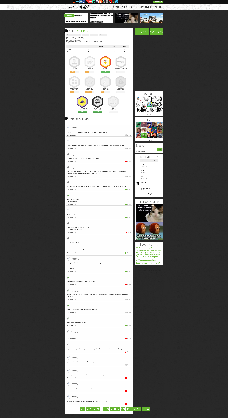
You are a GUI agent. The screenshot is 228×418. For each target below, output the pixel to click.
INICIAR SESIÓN (158, 1)
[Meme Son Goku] (149, 124)
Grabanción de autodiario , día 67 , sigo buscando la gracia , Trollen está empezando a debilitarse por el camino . (96, 145)
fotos (158, 254)
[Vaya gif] (107, 1)
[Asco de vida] (74, 1)
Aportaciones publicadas (74, 34)
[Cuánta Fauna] (100, 1)
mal (141, 254)
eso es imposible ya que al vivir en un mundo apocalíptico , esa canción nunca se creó (89, 388)
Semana (101, 46)
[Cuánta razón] (77, 1)
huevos (142, 252)
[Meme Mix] (154, 104)
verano (152, 250)
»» (148, 409)
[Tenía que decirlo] (110, 1)
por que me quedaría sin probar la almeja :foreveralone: (81, 281)
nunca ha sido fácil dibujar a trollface (76, 322)
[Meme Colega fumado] (138, 130)
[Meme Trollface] (160, 104)
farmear (140, 256)
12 (133, 409)
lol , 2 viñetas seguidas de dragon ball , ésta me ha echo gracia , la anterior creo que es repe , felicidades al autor (96, 186)
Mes (114, 46)
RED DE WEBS (68, 1)
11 (128, 409)
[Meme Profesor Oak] (149, 130)
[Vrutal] (90, 1)
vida (137, 250)
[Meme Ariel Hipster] (138, 135)
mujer (151, 254)
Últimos (116, 7)
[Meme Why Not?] (144, 99)
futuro (138, 248)
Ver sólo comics (142, 31)
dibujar (158, 248)
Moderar (158, 7)
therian (153, 248)
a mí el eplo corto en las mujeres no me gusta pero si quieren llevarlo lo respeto (87, 132)
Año (124, 46)
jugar (143, 260)
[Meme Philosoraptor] (138, 124)
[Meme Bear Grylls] (160, 124)
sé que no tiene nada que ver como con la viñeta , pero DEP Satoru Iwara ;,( (87, 401)
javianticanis (74, 127)
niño (148, 263)
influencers (145, 250)
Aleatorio (135, 7)
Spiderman (140, 263)
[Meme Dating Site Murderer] (154, 135)
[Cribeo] (93, 1)
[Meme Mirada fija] (144, 109)
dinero (143, 248)
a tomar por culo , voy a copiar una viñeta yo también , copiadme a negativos (87, 375)
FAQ (159, 270)
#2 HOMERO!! (71, 214)
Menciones (103, 34)
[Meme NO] (154, 109)
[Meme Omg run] (160, 99)
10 (123, 409)
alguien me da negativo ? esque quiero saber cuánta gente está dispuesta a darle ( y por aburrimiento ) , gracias (96, 349)
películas (151, 252)
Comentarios (94, 34)
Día (89, 46)
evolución (155, 263)
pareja (137, 254)
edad (151, 263)
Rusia (158, 252)
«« (83, 409)
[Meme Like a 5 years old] (149, 104)
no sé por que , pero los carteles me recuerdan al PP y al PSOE (83, 158)
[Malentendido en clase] (149, 239)
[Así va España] (87, 1)
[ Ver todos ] (149, 114)
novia (145, 254)
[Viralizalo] (116, 1)
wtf (159, 262)
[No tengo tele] (103, 1)
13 (139, 409)
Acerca (139, 270)
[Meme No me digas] (149, 99)
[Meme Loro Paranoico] (154, 130)
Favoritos (85, 34)
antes (152, 257)
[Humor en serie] (97, 1)
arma (149, 260)
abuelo (155, 254)
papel (149, 248)
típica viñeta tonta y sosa (73, 335)
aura (139, 259)
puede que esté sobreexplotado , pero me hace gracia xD (82, 309)
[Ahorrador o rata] (113, 1)
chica (153, 260)
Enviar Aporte (146, 7)
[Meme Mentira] (138, 109)
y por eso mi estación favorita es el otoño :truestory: (80, 362)
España (147, 257)
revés (148, 254)
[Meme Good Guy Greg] (154, 124)
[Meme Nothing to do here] (144, 104)
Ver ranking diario (149, 194)
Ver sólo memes (156, 31)
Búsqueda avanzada (140, 151)
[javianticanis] (69, 128)
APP (161, 270)
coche (146, 252)
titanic (146, 248)
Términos (144, 270)
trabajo (158, 250)
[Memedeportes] (80, 1)
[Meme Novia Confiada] (149, 135)
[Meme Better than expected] (154, 99)
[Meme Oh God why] (160, 109)
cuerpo (140, 250)
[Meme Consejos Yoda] (144, 135)
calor (145, 263)
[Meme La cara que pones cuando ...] (144, 124)
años (146, 260)
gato (156, 257)
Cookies (155, 270)
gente (154, 252)
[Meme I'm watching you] (149, 109)
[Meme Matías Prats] (160, 135)
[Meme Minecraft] (160, 130)
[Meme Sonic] (138, 99)
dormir (138, 252)
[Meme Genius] (138, 104)
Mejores (125, 7)
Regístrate (148, 1)
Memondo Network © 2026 (156, 272)
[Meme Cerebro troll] (144, 130)
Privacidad (149, 270)
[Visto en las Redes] (83, 1)
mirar (149, 250)
